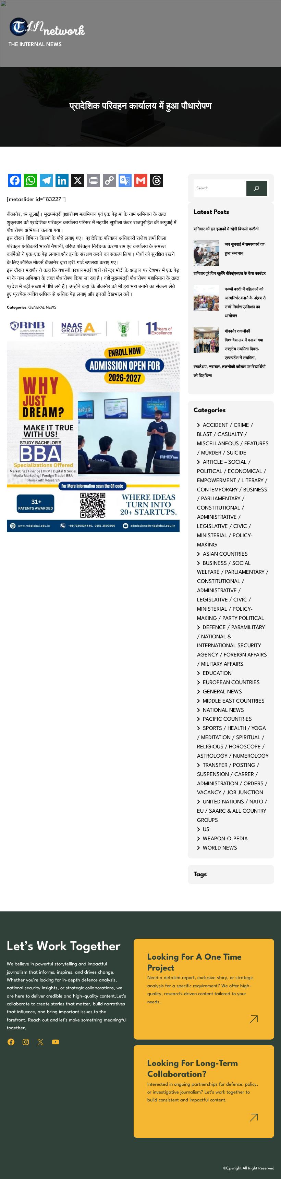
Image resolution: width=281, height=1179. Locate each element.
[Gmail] (141, 181)
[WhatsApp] (30, 181)
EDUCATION (217, 673)
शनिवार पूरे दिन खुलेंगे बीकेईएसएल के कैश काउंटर (230, 274)
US (206, 829)
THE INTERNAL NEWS (35, 45)
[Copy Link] (109, 181)
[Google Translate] (125, 181)
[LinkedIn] (62, 181)
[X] (78, 181)
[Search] (256, 188)
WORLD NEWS (220, 848)
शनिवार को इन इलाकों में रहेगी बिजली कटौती (226, 229)
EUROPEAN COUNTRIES (231, 683)
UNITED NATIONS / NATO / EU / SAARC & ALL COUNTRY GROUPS (232, 811)
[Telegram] (46, 181)
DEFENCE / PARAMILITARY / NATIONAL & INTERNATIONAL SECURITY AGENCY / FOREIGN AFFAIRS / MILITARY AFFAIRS (232, 646)
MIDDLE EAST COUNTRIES (234, 701)
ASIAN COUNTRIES (225, 554)
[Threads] (156, 181)
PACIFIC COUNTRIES (227, 719)
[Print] (93, 181)
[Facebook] (15, 181)
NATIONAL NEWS (223, 710)
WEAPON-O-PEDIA (225, 839)
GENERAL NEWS (42, 308)
